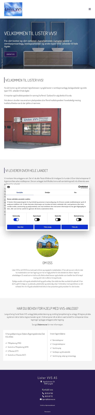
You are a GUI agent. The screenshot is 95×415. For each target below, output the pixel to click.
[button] (10, 54)
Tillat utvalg (47, 227)
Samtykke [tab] (20, 192)
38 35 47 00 (49, 393)
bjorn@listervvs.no (48, 399)
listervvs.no (42, 324)
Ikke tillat (20, 227)
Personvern (47, 411)
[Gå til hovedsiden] (17, 9)
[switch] (37, 219)
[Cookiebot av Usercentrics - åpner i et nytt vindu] (80, 187)
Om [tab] (75, 192)
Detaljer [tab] (47, 192)
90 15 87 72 (49, 396)
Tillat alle (75, 227)
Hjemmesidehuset (50, 405)
